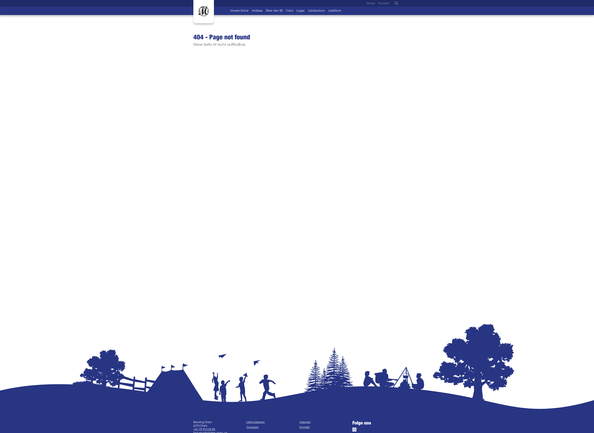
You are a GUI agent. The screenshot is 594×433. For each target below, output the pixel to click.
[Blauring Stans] (203, 12)
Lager (300, 10)
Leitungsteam (255, 422)
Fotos (289, 10)
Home (371, 3)
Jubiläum (334, 10)
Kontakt (383, 3)
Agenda (304, 422)
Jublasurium (316, 10)
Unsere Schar (239, 10)
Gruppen (252, 427)
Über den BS (274, 10)
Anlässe (257, 10)
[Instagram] (354, 429)
